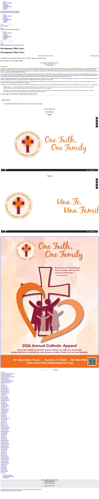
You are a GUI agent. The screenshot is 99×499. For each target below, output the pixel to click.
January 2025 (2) (4, 397)
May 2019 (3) (4, 452)
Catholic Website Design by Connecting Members (11, 490)
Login (2, 28)
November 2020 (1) (5, 428)
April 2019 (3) (4, 453)
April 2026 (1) (4, 385)
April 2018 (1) (4, 468)
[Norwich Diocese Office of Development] (10, 11)
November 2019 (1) (5, 444)
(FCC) (19, 70)
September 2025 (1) (5, 392)
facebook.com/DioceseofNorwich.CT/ (89, 75)
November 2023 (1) (5, 406)
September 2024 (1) (5, 400)
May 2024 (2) (4, 403)
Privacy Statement (31, 489)
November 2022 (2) (5, 409)
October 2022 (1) (4, 410)
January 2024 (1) (4, 404)
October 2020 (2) (4, 430)
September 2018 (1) (5, 462)
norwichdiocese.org (75, 75)
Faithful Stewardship (18, 60)
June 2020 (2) (4, 435)
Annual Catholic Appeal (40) (7, 381)
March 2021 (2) (4, 424)
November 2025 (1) (5, 391)
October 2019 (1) (4, 446)
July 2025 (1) (3, 394)
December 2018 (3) (5, 458)
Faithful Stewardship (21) (6, 375)
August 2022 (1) (4, 412)
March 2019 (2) (4, 455)
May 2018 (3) (4, 467)
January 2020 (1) (4, 441)
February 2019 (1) (5, 456)
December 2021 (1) (5, 418)
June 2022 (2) (4, 413)
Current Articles (41, 55)
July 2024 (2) (3, 401)
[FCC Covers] (23, 103)
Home (2, 45)
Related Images (6, 100)
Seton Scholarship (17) (6, 379)
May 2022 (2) (4, 415)
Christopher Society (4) (6, 382)
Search (51, 55)
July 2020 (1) (3, 434)
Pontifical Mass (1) (5, 378)
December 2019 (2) (5, 443)
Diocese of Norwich (7, 475)
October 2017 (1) (4, 471)
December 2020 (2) (5, 427)
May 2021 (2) (4, 422)
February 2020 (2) (5, 440)
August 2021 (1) (4, 419)
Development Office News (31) (7, 373)
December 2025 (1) (5, 389)
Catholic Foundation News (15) (7, 376)
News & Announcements (8, 476)
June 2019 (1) (4, 450)
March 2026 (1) (4, 387)
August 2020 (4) (4, 432)
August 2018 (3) (4, 464)
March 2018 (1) (4, 470)
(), (62, 75)
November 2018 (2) (5, 459)
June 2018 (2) (4, 465)
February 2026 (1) (5, 388)
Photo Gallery (6, 477)
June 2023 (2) (4, 407)
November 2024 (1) (5, 398)
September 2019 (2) (5, 447)
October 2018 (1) (4, 461)
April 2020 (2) (4, 438)
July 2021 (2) (3, 421)
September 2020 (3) (5, 431)
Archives (47, 55)
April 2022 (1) (4, 416)
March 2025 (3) (4, 395)
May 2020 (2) (4, 437)
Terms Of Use (39, 489)
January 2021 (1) (4, 425)
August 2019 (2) (4, 449)
